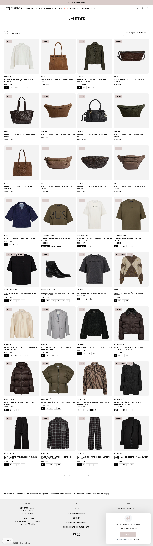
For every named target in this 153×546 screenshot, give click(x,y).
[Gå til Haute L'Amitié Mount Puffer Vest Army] (58, 378)
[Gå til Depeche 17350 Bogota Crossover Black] (94, 110)
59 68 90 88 (32, 519)
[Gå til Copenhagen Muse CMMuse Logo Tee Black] (21, 269)
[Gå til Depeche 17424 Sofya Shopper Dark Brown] (21, 110)
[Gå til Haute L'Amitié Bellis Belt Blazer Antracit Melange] (131, 378)
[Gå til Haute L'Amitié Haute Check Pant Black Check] (94, 433)
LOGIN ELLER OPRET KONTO (76, 522)
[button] (137, 8)
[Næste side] (88, 475)
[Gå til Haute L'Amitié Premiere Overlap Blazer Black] (131, 433)
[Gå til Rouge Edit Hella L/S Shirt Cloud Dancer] (21, 56)
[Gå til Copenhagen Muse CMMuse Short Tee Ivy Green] (58, 214)
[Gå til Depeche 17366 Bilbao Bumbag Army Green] (131, 110)
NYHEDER (29, 8)
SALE (66, 8)
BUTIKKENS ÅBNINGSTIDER (77, 513)
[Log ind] (142, 8)
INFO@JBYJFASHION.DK (31, 521)
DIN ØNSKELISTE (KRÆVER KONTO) (76, 527)
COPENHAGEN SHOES (48, 290)
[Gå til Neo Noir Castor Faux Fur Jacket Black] (94, 323)
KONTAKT (76, 518)
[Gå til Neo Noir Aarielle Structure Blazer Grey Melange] (58, 323)
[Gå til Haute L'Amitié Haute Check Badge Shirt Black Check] (58, 433)
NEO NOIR (44, 345)
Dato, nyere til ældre (134, 32)
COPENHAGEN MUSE (47, 235)
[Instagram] (78, 534)
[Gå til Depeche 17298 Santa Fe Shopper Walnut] (21, 162)
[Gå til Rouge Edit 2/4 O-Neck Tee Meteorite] (94, 269)
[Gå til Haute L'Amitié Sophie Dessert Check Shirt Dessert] (94, 378)
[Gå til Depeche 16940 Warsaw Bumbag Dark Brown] (94, 162)
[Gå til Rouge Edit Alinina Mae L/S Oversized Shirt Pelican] (21, 323)
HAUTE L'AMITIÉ (119, 345)
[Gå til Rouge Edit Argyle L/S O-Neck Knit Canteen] (131, 269)
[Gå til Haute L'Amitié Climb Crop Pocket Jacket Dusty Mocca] (131, 323)
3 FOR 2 (58, 8)
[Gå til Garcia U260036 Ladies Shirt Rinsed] (21, 214)
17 (84, 475)
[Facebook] (74, 534)
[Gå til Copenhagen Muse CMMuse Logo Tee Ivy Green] (131, 214)
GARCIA (7, 235)
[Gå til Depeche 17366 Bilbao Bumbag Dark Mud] (58, 110)
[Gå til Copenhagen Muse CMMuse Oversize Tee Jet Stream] (94, 214)
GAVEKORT (74, 8)
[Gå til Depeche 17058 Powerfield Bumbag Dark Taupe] (58, 162)
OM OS (76, 509)
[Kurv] (147, 8)
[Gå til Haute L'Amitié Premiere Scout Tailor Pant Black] (21, 433)
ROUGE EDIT (8, 77)
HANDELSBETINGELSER (125, 509)
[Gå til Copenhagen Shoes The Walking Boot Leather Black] (58, 269)
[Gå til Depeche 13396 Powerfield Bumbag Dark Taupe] (131, 162)
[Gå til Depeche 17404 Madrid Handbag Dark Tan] (58, 56)
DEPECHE (44, 77)
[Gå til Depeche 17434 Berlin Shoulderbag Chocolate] (131, 56)
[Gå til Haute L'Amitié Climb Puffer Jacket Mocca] (21, 378)
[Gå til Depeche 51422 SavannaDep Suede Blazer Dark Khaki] (94, 56)
